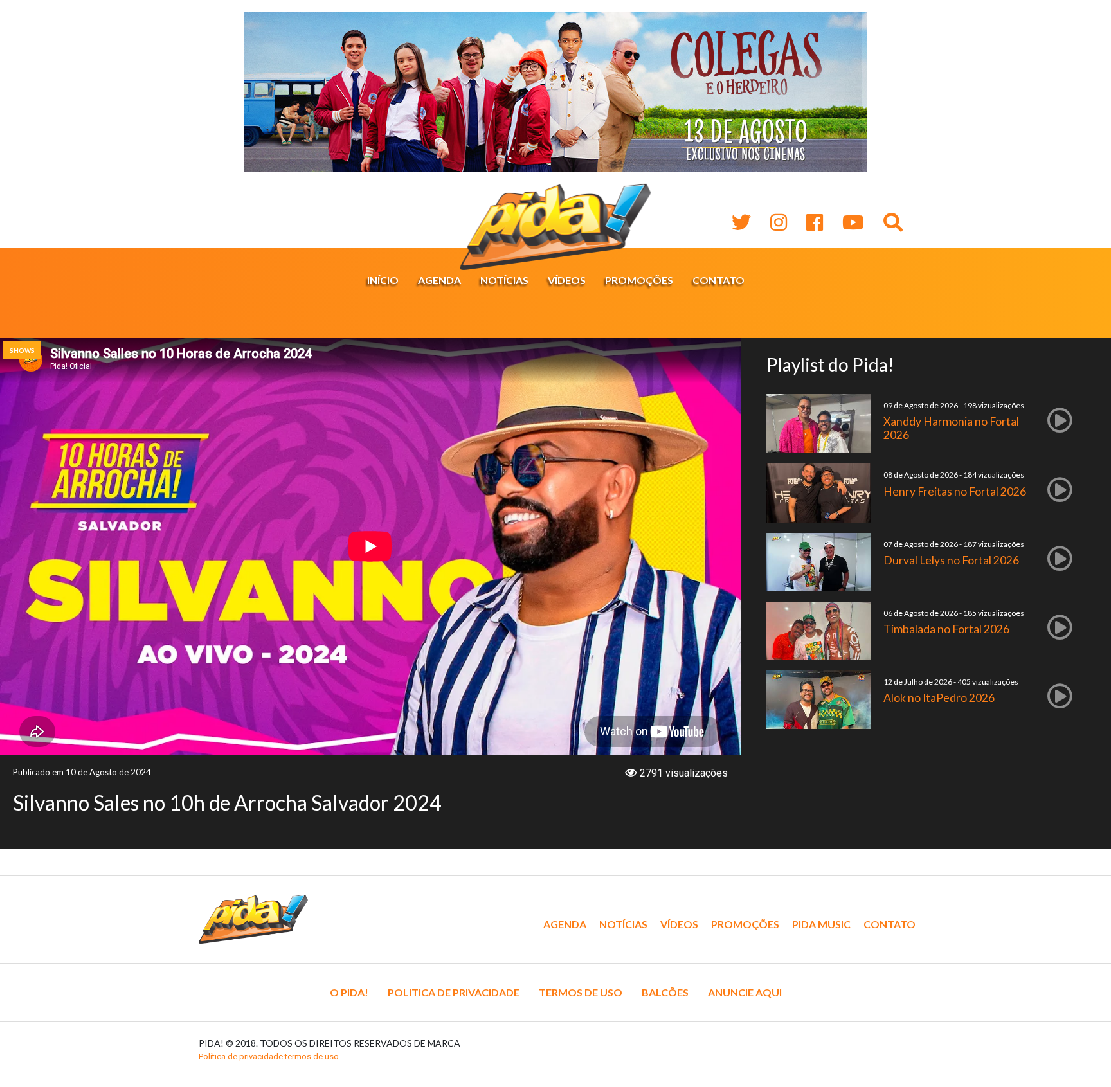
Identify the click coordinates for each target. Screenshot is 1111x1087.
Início (383, 280)
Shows (22, 350)
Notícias (504, 280)
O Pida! (349, 992)
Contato (718, 280)
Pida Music (821, 924)
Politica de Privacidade (453, 992)
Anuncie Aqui (745, 992)
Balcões (665, 992)
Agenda (439, 280)
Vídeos (567, 280)
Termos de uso (580, 992)
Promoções (639, 280)
